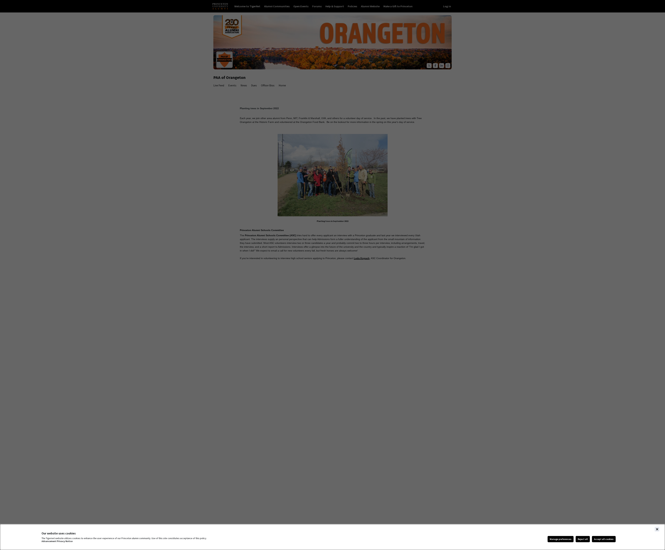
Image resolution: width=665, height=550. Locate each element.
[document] (332, 537)
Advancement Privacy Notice (57, 541)
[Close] (657, 529)
